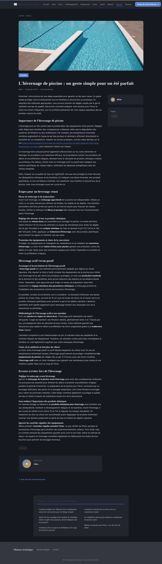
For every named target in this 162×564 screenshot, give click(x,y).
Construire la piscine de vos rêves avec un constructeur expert (100, 510)
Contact (56, 550)
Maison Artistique (26, 4)
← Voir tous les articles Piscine (32, 479)
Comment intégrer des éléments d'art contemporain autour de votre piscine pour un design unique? (58, 510)
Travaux (128, 4)
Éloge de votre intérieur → (148, 4)
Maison (110, 4)
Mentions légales (43, 550)
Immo (95, 4)
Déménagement (71, 4)
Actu (54, 4)
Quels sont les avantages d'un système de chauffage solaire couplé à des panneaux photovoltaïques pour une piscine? (58, 519)
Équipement (85, 4)
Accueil (46, 4)
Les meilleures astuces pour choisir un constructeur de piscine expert (103, 518)
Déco (60, 4)
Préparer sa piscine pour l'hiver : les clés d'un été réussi (102, 526)
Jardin (102, 4)
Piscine (119, 4)
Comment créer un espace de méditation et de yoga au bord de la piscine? (58, 529)
